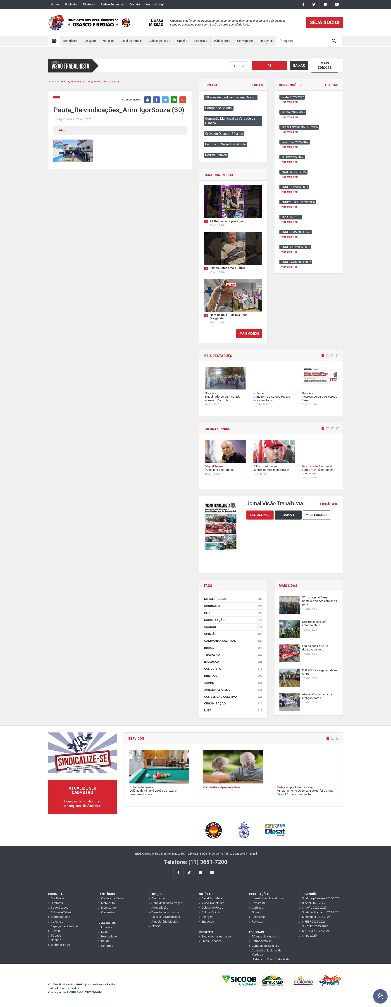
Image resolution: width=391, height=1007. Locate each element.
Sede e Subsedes (112, 4)
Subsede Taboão (62, 912)
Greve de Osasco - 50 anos (224, 133)
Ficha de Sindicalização (166, 903)
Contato (134, 4)
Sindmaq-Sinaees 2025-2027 (320, 898)
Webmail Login (155, 4)
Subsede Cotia (60, 916)
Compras (107, 945)
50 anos (56, 935)
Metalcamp (108, 907)
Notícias (108, 40)
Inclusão (233, 661)
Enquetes (208, 921)
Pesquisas (258, 916)
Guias (255, 912)
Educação (107, 927)
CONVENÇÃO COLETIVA (233, 696)
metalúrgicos (233, 599)
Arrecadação (159, 907)
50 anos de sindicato (265, 936)
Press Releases (212, 941)
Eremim (56, 930)
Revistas (257, 921)
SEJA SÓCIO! (324, 22)
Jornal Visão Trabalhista (267, 898)
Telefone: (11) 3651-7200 (195, 862)
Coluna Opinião (212, 912)
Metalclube (108, 903)
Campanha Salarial (218, 108)
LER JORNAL (259, 515)
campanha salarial (233, 640)
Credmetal (107, 912)
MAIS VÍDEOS (249, 333)
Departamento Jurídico (166, 912)
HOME (52, 81)
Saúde (233, 682)
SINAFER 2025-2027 (315, 926)
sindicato (233, 606)
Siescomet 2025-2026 (316, 916)
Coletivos (57, 921)
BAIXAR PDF (290, 102)
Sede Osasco (60, 907)
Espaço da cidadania (65, 926)
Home (55, 4)
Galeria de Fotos (159, 40)
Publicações (222, 40)
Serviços (90, 40)
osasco (233, 627)
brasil (233, 647)
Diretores (89, 4)
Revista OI (258, 903)
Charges (207, 916)
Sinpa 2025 (309, 935)
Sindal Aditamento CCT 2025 (320, 912)
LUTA (233, 710)
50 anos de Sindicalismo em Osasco (230, 97)
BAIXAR (299, 65)
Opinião (182, 40)
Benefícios (70, 40)
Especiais (200, 40)
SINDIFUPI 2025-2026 (315, 930)
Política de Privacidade (84, 992)
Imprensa (266, 40)
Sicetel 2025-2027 (313, 903)
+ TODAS (256, 85)
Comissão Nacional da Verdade (266, 952)
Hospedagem (110, 936)
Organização (233, 703)
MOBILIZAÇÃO (233, 620)
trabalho (233, 654)
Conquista (233, 668)
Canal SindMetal (212, 898)
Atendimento (159, 898)
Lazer (104, 931)
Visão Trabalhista (213, 903)
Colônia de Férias (112, 898)
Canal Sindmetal (131, 40)
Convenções (245, 40)
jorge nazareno (233, 689)
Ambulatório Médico (164, 921)
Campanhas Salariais (265, 945)
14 (269, 65)
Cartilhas (257, 907)
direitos (233, 675)
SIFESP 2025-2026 (313, 921)
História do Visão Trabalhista (225, 144)
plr (233, 613)
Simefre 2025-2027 (314, 907)
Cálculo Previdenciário (165, 916)
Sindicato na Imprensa (216, 936)
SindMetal (70, 4)
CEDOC (156, 926)
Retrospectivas (216, 155)
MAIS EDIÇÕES (325, 65)
